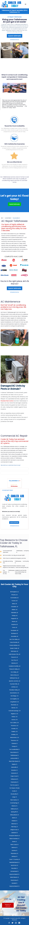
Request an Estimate (8, 905)
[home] (12, 4)
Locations (8, 218)
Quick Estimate (14, 36)
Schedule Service (14, 39)
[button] (26, 4)
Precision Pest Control (7, 401)
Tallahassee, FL (16, 218)
